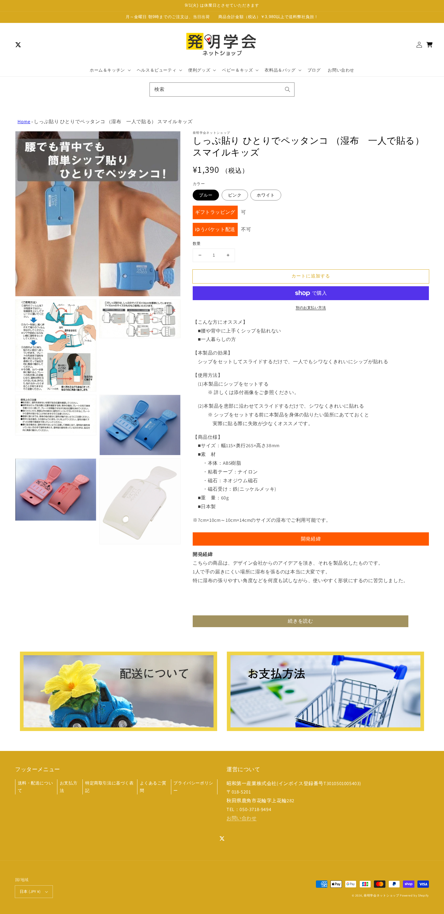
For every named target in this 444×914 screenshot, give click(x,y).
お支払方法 (68, 786)
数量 (197, 243)
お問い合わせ (242, 818)
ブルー (206, 195)
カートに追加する (310, 276)
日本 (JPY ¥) (30, 891)
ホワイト (266, 195)
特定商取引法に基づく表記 (109, 786)
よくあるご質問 (153, 786)
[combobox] (222, 89)
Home (24, 121)
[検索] (287, 89)
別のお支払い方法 (311, 307)
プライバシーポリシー (193, 786)
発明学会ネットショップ (381, 895)
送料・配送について (35, 786)
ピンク (235, 195)
